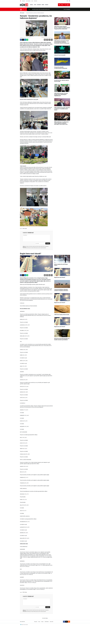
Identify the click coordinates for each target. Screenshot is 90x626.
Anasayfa (22, 12)
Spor (35, 4)
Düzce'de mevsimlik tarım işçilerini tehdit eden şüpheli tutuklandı (42, 8)
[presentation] (23, 9)
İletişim (42, 621)
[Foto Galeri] (69, 0)
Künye (39, 621)
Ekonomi (39, 4)
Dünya (43, 4)
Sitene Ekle (51, 621)
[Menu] (59, 5)
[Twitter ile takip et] (66, 622)
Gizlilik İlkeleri (47, 621)
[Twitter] (23, 40)
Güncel (31, 4)
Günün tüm (67, 9)
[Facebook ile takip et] (64, 622)
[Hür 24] (24, 4)
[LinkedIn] (25, 40)
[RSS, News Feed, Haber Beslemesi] (69, 622)
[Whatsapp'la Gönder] (27, 40)
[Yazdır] (45, 40)
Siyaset (46, 4)
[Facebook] (21, 40)
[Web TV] (67, 0)
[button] (47, 40)
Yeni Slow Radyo (45, 618)
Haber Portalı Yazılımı (25, 624)
